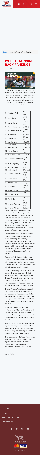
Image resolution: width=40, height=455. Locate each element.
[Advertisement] (20, 27)
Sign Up (22, 4)
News (5, 52)
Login (29, 4)
